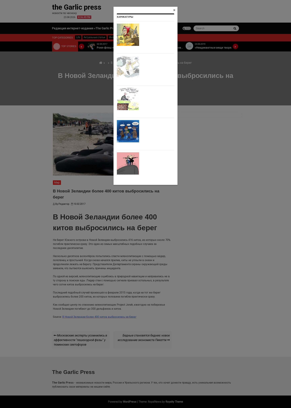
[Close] (174, 10)
